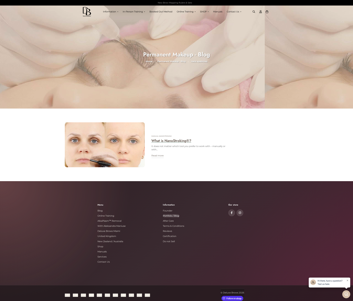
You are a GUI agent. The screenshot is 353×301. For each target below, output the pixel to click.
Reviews (167, 231)
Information (109, 11)
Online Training (185, 11)
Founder (167, 210)
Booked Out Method (160, 11)
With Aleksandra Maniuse (111, 226)
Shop (100, 246)
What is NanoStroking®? (171, 140)
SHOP (203, 11)
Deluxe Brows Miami (108, 231)
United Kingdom (106, 236)
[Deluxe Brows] (87, 12)
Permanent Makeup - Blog (172, 61)
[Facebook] (231, 212)
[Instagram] (240, 212)
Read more (157, 155)
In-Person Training (133, 11)
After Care (168, 220)
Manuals (217, 11)
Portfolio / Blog (171, 215)
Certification (169, 236)
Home (149, 61)
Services (102, 256)
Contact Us (233, 11)
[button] (267, 12)
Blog (100, 210)
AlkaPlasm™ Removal (109, 220)
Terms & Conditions (173, 226)
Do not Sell (169, 241)
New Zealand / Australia (110, 241)
